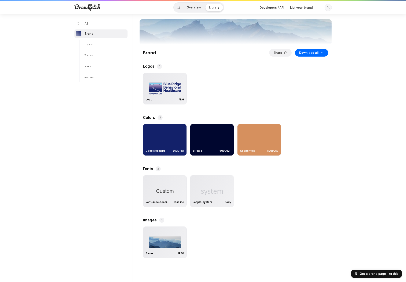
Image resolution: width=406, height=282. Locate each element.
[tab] (178, 7)
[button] (328, 7)
